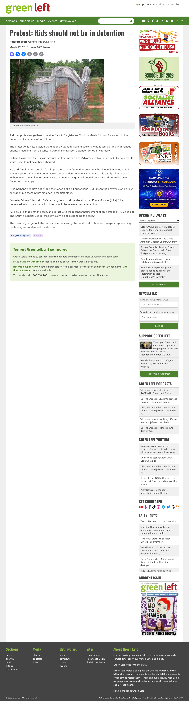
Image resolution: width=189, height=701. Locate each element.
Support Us (27, 21)
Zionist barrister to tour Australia (158, 520)
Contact (63, 662)
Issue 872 (36, 47)
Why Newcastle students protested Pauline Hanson (154, 491)
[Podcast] (145, 507)
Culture (9, 666)
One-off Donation (31, 261)
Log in (179, 4)
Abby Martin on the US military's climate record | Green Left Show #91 (158, 410)
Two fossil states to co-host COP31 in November (155, 540)
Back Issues (12, 669)
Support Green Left (154, 335)
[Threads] (173, 507)
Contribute (65, 659)
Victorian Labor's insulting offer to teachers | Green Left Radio (158, 421)
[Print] (29, 54)
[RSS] (177, 507)
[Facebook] (18, 54)
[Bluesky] (23, 54)
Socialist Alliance (96, 662)
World (9, 662)
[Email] (35, 54)
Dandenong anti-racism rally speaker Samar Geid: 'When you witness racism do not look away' (158, 449)
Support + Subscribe (151, 4)
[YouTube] (141, 507)
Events (52, 21)
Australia (38, 235)
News (46, 47)
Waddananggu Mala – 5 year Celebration (155, 260)
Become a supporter (24, 266)
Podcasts (37, 659)
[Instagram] (158, 507)
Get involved (68, 21)
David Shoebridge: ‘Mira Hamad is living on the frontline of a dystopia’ (158, 561)
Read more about (128, 690)
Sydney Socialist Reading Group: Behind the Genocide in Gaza (157, 249)
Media (41, 21)
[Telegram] (163, 507)
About (63, 655)
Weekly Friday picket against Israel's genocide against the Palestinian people (155, 270)
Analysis (10, 659)
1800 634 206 (39, 275)
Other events (159, 284)
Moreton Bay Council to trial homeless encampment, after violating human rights (156, 529)
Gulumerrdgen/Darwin (41, 41)
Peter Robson (18, 41)
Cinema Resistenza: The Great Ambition (156, 240)
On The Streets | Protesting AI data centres (156, 429)
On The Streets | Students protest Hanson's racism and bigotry (158, 400)
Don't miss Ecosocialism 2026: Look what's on (156, 459)
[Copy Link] (41, 54)
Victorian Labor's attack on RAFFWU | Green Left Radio (155, 392)
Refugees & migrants (20, 235)
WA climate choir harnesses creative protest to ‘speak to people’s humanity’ (155, 550)
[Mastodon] (12, 54)
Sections (11, 21)
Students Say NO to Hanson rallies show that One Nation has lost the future (158, 481)
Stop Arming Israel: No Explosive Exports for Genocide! (158, 228)
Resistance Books (96, 659)
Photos (36, 655)
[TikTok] (153, 507)
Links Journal (93, 655)
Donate (170, 4)
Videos (36, 662)
